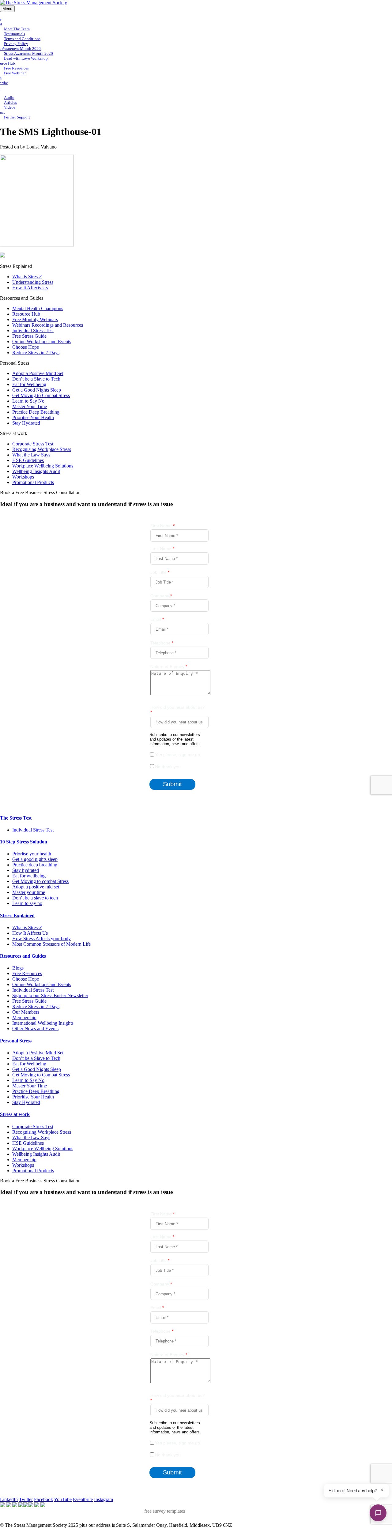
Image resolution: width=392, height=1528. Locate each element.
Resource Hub (26, 314)
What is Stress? (27, 276)
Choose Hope (25, 347)
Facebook (43, 1499)
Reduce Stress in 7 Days (35, 352)
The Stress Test (16, 817)
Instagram (103, 1499)
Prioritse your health (31, 853)
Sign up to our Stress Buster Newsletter (50, 995)
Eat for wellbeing (29, 875)
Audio (9, 97)
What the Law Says (31, 454)
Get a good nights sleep (35, 859)
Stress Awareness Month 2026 (28, 53)
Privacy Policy (16, 43)
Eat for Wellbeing (29, 384)
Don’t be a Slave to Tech (36, 378)
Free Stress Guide (29, 336)
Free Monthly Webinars (35, 319)
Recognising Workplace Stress (41, 449)
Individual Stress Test (33, 330)
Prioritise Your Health (33, 417)
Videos (9, 107)
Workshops (23, 476)
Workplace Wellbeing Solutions (42, 465)
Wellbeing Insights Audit (36, 471)
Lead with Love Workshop (26, 58)
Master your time (28, 892)
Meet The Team (17, 29)
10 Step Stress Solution (23, 841)
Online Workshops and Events (41, 341)
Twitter (26, 1499)
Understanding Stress (32, 282)
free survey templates (165, 1511)
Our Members (25, 1012)
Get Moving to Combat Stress (41, 395)
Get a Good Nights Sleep (36, 389)
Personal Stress (16, 1040)
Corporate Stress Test (32, 443)
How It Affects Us (30, 287)
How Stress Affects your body (41, 938)
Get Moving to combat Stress (40, 881)
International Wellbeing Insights (43, 1023)
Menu (7, 8)
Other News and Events (35, 1028)
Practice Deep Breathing (35, 412)
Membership (24, 1017)
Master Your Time (29, 406)
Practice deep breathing (34, 864)
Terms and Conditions (22, 38)
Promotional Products (33, 482)
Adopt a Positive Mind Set (37, 373)
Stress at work (15, 1114)
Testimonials (14, 34)
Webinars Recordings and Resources (47, 325)
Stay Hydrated (26, 423)
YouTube (63, 1499)
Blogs (18, 967)
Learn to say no (27, 903)
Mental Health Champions (37, 308)
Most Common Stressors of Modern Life (51, 944)
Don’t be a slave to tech (35, 897)
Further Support (17, 117)
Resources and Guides (23, 956)
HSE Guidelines (28, 460)
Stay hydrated (25, 870)
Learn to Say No (28, 401)
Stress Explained (17, 915)
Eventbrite (83, 1499)
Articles (10, 102)
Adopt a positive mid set (35, 886)
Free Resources (16, 68)
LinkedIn (9, 1499)
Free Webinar (15, 73)
